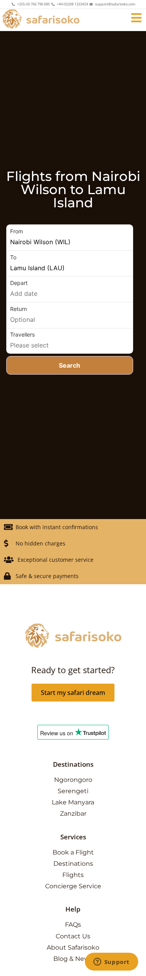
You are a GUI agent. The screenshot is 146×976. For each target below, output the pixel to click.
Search (69, 365)
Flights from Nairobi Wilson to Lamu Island (73, 189)
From (16, 231)
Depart (19, 283)
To (13, 257)
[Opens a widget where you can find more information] (111, 962)
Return (18, 309)
